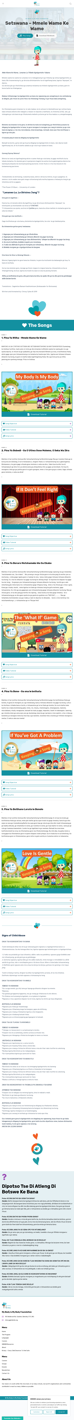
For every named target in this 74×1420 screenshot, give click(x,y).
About (4, 1347)
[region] (49, 1406)
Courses (4, 1341)
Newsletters (6, 1370)
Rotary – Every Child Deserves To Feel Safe (16, 1351)
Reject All (49, 1412)
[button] (37, 392)
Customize (36, 1412)
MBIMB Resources (8, 1344)
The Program (6, 1335)
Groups (4, 1364)
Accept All (61, 1412)
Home (4, 1331)
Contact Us (5, 1373)
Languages (5, 1338)
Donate (4, 1367)
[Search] (70, 3)
